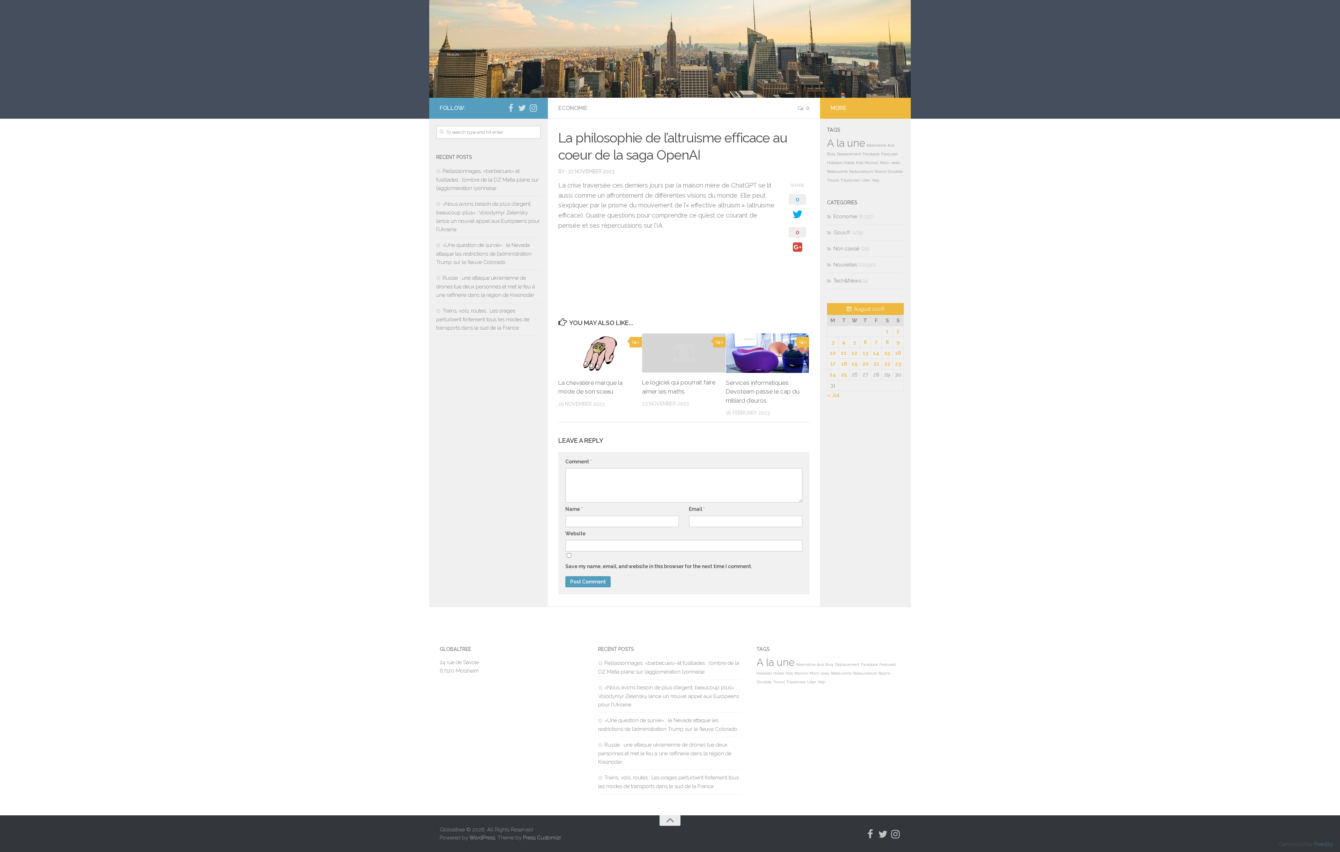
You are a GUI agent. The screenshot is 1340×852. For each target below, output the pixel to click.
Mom (884, 163)
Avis (890, 145)
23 (898, 364)
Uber (865, 180)
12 (854, 353)
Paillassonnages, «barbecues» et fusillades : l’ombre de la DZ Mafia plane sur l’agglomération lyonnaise (487, 179)
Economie (573, 108)
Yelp (875, 180)
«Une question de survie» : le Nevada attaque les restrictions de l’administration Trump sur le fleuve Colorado (483, 253)
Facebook (871, 154)
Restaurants (837, 171)
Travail (833, 180)
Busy (831, 154)
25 (844, 375)
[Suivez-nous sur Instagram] (533, 108)
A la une (846, 143)
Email (697, 509)
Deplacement (849, 154)
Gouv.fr (841, 232)
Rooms (880, 171)
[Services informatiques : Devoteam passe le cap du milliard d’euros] (767, 353)
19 (854, 364)
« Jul (833, 395)
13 (865, 353)
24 (832, 375)
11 (844, 353)
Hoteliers (834, 163)
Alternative (876, 145)
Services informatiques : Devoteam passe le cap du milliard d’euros (762, 391)
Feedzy (1323, 844)
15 (887, 353)
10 (833, 353)
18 (844, 364)
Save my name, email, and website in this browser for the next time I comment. (658, 566)
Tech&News (847, 281)
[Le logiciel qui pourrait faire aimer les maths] (683, 353)
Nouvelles (845, 265)
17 (833, 364)
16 (898, 353)
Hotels (849, 163)
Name (574, 509)
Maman (872, 163)
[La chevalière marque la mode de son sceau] (600, 353)
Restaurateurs (861, 171)
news (895, 163)
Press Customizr (542, 838)
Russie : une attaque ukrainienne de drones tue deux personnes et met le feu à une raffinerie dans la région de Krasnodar (485, 286)
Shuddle (895, 171)
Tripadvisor (850, 180)
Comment (578, 461)
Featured (889, 154)
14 (876, 353)
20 (865, 364)
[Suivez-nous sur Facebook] (511, 108)
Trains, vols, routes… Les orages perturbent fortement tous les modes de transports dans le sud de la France (482, 319)
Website (575, 533)
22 (887, 364)
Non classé (846, 248)
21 (876, 364)
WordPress (482, 838)
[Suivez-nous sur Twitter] (522, 108)
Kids (859, 163)
